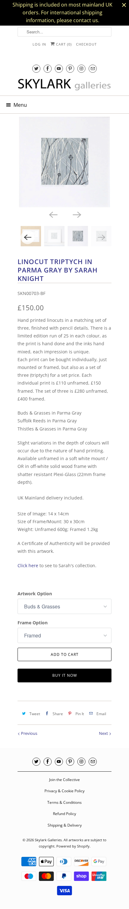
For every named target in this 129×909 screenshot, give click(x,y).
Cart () (63, 44)
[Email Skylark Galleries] (93, 68)
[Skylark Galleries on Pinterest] (70, 68)
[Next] (76, 214)
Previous (28, 733)
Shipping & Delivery (65, 825)
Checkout (86, 44)
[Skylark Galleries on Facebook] (48, 68)
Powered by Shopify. (73, 846)
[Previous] (52, 214)
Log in (39, 44)
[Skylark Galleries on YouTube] (59, 68)
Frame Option (33, 623)
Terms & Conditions (64, 802)
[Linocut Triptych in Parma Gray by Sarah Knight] (64, 162)
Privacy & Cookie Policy (64, 791)
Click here (28, 565)
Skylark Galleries (48, 840)
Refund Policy (64, 813)
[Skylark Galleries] (64, 85)
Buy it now (64, 675)
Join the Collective (64, 779)
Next (104, 733)
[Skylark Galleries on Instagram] (81, 68)
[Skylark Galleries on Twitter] (36, 68)
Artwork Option (35, 594)
